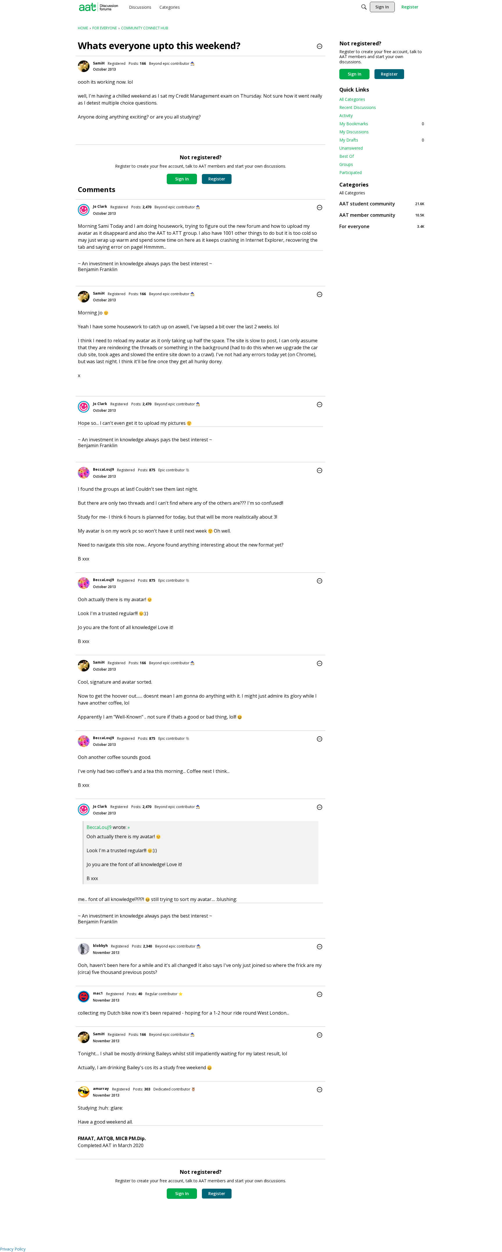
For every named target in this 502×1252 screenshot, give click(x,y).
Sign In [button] (182, 179)
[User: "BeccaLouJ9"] (83, 473)
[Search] (364, 7)
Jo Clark (100, 206)
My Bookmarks (381, 123)
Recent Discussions (357, 107)
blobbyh (100, 945)
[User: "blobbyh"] (83, 949)
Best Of (346, 156)
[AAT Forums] (98, 7)
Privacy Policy (13, 1249)
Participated (350, 172)
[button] (319, 47)
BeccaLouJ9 (103, 469)
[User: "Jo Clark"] (83, 210)
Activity (346, 115)
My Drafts (381, 140)
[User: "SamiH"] (83, 66)
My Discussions (354, 132)
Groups (346, 164)
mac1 (98, 993)
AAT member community (381, 215)
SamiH (99, 63)
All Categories (352, 99)
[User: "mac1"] (83, 996)
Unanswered (351, 148)
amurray (101, 1088)
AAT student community (381, 203)
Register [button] (216, 179)
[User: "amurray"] (83, 1092)
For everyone (381, 226)
